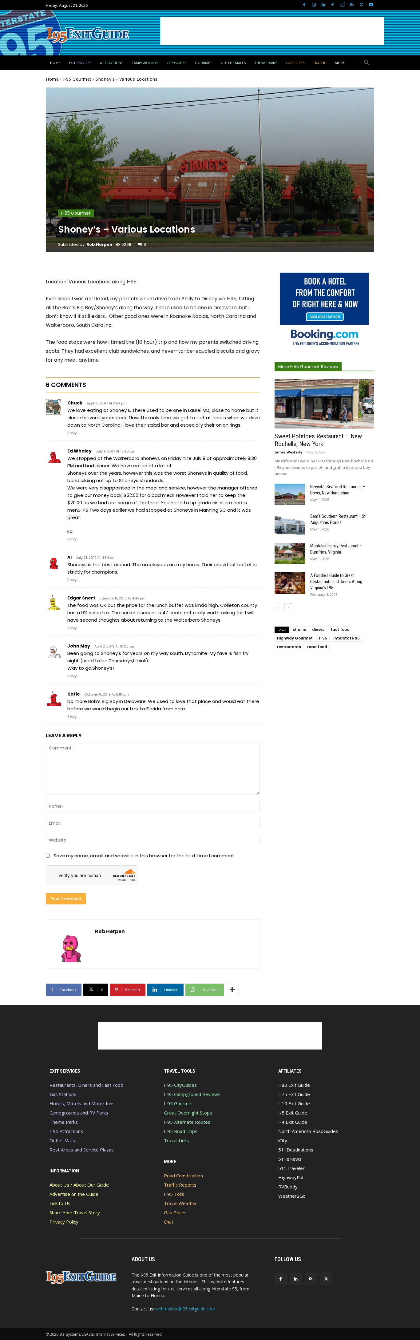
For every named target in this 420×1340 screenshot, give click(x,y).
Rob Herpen (99, 244)
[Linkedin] (323, 5)
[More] (232, 990)
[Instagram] (314, 5)
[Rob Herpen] (71, 944)
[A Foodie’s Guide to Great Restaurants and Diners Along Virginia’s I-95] (290, 583)
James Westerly (288, 452)
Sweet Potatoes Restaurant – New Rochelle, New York (318, 440)
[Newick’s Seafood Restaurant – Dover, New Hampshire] (290, 494)
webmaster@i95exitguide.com (185, 1309)
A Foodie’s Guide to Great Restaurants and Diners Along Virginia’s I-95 (336, 581)
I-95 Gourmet (77, 79)
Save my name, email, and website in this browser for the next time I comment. (144, 855)
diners (318, 629)
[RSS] (352, 5)
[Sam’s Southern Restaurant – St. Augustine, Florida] (290, 524)
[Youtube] (371, 5)
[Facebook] (304, 5)
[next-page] (288, 607)
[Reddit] (342, 5)
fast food (340, 629)
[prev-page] (278, 607)
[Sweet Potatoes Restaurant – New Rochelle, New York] (324, 403)
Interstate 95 (346, 638)
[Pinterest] (333, 5)
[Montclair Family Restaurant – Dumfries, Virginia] (290, 553)
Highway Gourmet (295, 638)
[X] (361, 5)
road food (317, 646)
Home (52, 79)
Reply (72, 432)
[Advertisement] (272, 31)
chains (299, 629)
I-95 (323, 638)
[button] (366, 62)
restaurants (289, 646)
